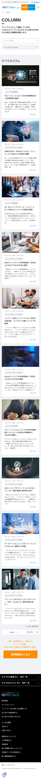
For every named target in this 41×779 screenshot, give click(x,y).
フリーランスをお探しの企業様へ (13, 708)
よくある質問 (6, 722)
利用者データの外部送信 (10, 752)
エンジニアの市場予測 (11, 426)
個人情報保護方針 (8, 756)
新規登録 (25, 7)
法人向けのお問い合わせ (10, 716)
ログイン (32, 7)
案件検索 (5, 701)
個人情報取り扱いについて (11, 748)
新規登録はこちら (20, 654)
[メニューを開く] (38, 7)
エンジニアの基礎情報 (11, 92)
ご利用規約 (5, 740)
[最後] (37, 632)
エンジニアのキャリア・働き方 (13, 147)
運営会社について (8, 736)
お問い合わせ (6, 730)
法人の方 (36, 2)
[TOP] (11, 7)
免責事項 (5, 744)
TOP (2, 12)
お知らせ (5, 726)
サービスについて (8, 705)
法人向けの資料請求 (9, 713)
